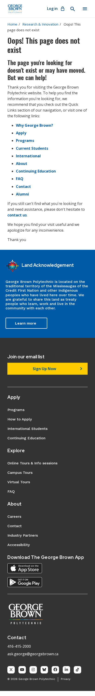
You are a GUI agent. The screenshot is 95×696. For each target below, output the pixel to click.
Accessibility (18, 545)
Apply (21, 132)
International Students (27, 428)
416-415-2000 (19, 646)
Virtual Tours (18, 482)
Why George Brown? (34, 125)
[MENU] (85, 9)
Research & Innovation (40, 24)
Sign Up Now (44, 368)
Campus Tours (20, 472)
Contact (23, 186)
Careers (14, 516)
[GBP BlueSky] (44, 669)
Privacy (65, 679)
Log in (52, 8)
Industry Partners (22, 535)
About (21, 163)
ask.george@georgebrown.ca (32, 653)
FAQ (19, 178)
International (28, 155)
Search (72, 9)
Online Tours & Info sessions (32, 463)
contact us (17, 215)
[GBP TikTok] (77, 669)
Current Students (32, 148)
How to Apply (19, 419)
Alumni (22, 194)
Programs (25, 140)
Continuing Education (36, 171)
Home (12, 24)
